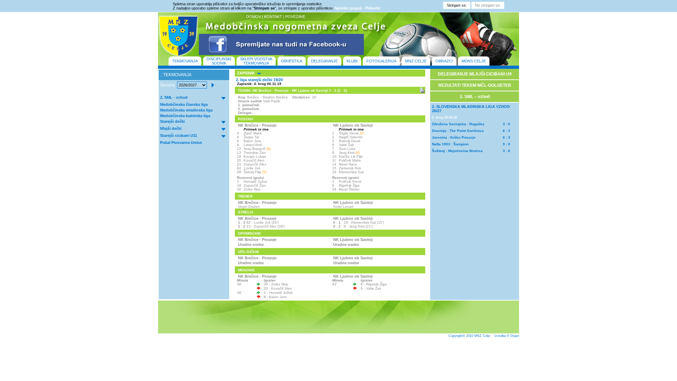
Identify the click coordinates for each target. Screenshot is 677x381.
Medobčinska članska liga (184, 104)
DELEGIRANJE (324, 61)
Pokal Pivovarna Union (181, 142)
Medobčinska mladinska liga (186, 110)
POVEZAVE (295, 16)
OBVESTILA (291, 61)
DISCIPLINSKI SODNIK (219, 61)
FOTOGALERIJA (381, 61)
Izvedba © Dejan (506, 336)
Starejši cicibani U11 (178, 135)
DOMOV (253, 16)
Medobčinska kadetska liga (185, 116)
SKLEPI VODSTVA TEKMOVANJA (256, 61)
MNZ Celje (482, 336)
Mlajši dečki (171, 128)
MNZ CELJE (416, 61)
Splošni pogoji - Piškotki (357, 8)
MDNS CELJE (474, 61)
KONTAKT (273, 16)
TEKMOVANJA (185, 61)
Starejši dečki (172, 121)
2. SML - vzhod (174, 97)
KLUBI (352, 61)
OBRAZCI (444, 61)
